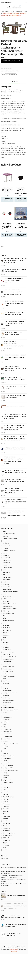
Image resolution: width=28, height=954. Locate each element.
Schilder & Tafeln (7, 739)
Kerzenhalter (6, 647)
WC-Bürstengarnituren (9, 833)
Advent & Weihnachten (9, 533)
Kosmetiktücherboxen (8, 666)
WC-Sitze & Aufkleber (8, 838)
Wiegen (5, 842)
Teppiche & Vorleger (8, 797)
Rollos (4, 727)
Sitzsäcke (5, 753)
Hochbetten (6, 632)
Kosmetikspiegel (7, 664)
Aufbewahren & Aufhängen (10, 538)
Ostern (5, 705)
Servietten (5, 746)
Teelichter (5, 794)
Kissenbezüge (6, 654)
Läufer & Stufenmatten (9, 676)
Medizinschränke (7, 690)
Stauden (5, 785)
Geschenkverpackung (8, 613)
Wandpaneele (6, 823)
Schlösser (5, 741)
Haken (4, 618)
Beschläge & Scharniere (9, 550)
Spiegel (5, 777)
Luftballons (6, 683)
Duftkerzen (6, 574)
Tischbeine (6, 801)
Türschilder (6, 809)
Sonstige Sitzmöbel (8, 765)
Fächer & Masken (7, 587)
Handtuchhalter (7, 628)
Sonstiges (5, 772)
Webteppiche (6, 840)
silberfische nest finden (8, 75)
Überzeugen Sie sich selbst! (11, 60)
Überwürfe (5, 811)
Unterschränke (7, 816)
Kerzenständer (7, 649)
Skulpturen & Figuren (8, 756)
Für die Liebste (7, 596)
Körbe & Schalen (7, 661)
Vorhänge (5, 818)
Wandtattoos (6, 826)
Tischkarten (6, 806)
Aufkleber (5, 541)
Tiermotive (5, 799)
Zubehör (5, 850)
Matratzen (5, 688)
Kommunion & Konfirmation (10, 657)
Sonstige (5, 760)
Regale (4, 724)
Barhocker (5, 548)
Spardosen (6, 775)
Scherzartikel (6, 734)
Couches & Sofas (7, 567)
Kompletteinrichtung (8, 659)
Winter (4, 847)
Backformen (6, 543)
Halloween (5, 623)
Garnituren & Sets (7, 606)
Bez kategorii (6, 558)
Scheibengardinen (7, 731)
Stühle (4, 789)
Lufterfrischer (6, 686)
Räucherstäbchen (7, 717)
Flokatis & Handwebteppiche (10, 591)
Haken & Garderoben (8, 620)
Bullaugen (5, 565)
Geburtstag (6, 611)
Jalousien (5, 644)
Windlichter (6, 845)
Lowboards (6, 681)
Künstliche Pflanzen (8, 671)
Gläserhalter (6, 616)
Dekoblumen (6, 570)
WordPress (14, 951)
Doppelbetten (6, 572)
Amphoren (5, 536)
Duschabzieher (7, 577)
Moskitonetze (6, 698)
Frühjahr (5, 594)
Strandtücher (6, 787)
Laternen (5, 673)
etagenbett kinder (10, 73)
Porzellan (5, 715)
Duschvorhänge (7, 582)
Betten (4, 553)
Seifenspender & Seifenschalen (11, 743)
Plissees (5, 712)
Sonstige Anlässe (7, 763)
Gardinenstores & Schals (9, 603)
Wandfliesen (6, 821)
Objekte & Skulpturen (8, 700)
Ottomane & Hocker (13, 71)
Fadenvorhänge (7, 589)
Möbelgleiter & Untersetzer (10, 693)
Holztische (5, 642)
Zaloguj (14, 7)
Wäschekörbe (6, 828)
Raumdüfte (6, 719)
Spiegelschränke (7, 780)
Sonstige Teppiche (8, 768)
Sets (4, 751)
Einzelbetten (6, 584)
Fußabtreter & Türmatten (9, 599)
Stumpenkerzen (7, 792)
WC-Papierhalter (7, 835)
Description (14, 81)
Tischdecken (6, 804)
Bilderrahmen (6, 562)
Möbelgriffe (6, 695)
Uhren (4, 813)
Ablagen (5, 531)
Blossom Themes (14, 949)
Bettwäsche (6, 555)
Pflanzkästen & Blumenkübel (10, 710)
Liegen (4, 678)
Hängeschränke (7, 630)
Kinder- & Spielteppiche (9, 652)
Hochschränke (6, 635)
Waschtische (6, 830)
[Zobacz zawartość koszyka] (19, 6)
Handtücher (6, 625)
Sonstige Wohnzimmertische (10, 770)
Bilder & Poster (7, 560)
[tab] (14, 81)
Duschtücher (6, 579)
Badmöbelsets (6, 546)
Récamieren (6, 722)
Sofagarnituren (7, 758)
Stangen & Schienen (8, 782)
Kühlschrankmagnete (8, 669)
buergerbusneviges (6, 2)
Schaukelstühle (7, 729)
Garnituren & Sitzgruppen (9, 608)
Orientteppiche (7, 702)
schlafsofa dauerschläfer (9, 74)
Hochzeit (5, 637)
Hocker (5, 640)
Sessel (4, 748)
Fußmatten (6, 601)
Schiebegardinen (7, 736)
